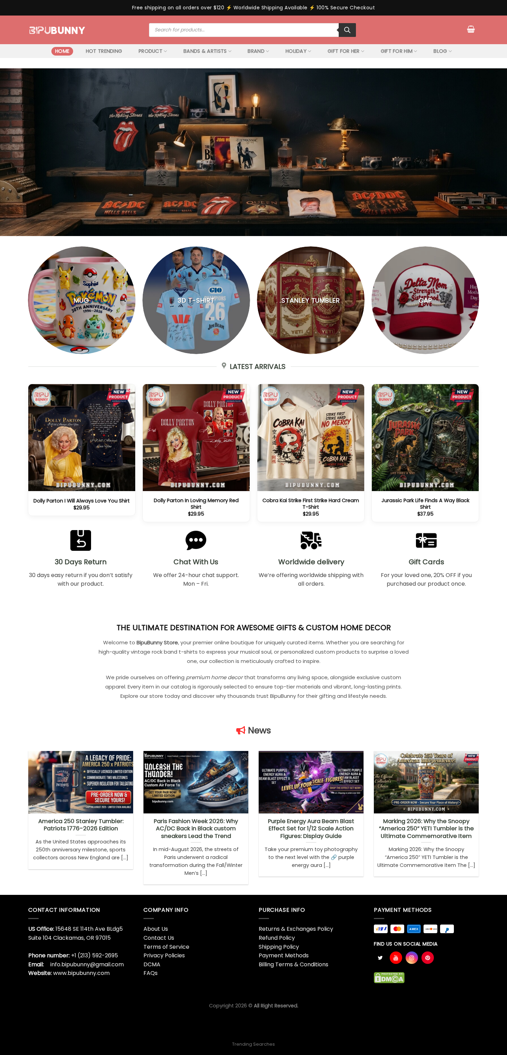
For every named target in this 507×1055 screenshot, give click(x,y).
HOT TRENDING (104, 51)
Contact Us (158, 938)
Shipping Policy (279, 947)
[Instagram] (412, 957)
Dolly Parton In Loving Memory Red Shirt (196, 503)
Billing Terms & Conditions (293, 964)
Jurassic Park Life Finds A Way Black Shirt (425, 503)
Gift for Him (396, 51)
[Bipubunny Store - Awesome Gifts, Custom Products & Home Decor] (57, 29)
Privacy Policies (164, 955)
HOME (62, 51)
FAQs (150, 973)
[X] (380, 957)
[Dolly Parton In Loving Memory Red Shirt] (196, 437)
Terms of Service (166, 947)
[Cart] (471, 29)
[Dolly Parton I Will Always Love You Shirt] (82, 437)
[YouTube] (396, 957)
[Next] (479, 455)
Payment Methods (284, 955)
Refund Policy (277, 938)
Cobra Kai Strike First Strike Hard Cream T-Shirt (310, 503)
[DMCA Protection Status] (389, 977)
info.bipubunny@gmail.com (87, 964)
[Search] (347, 30)
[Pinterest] (427, 957)
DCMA (151, 964)
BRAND (256, 51)
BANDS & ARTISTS (205, 51)
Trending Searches (253, 1044)
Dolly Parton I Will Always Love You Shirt (81, 501)
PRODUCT (150, 51)
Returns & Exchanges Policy (296, 929)
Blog (440, 51)
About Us (155, 929)
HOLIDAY (296, 51)
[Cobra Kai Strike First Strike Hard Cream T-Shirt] (311, 437)
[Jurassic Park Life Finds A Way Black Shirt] (425, 437)
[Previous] (28, 455)
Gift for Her (343, 51)
